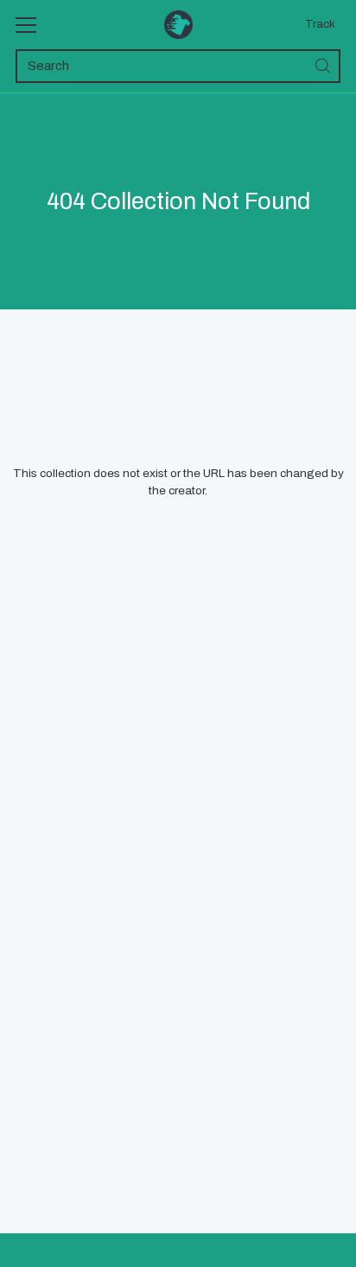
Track (320, 23)
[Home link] (178, 24)
